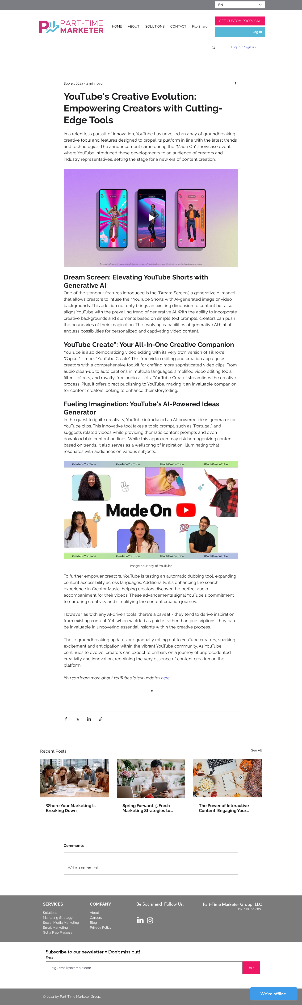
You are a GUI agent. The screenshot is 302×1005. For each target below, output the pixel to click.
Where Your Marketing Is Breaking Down (71, 808)
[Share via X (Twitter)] (77, 719)
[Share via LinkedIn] (89, 719)
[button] (213, 47)
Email (50, 957)
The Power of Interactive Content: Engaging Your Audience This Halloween (225, 808)
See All (256, 750)
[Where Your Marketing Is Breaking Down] (74, 778)
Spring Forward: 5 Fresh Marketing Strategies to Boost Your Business (146, 808)
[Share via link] (100, 719)
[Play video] (151, 218)
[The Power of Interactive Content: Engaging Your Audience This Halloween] (227, 778)
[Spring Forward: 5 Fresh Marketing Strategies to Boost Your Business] (151, 778)
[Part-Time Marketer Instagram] (150, 920)
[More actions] (235, 83)
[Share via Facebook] (66, 719)
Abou (94, 913)
